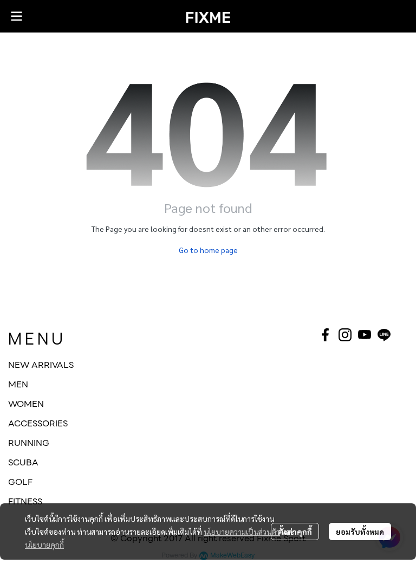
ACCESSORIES (38, 423)
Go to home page (208, 250)
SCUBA (23, 462)
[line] (384, 334)
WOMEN (26, 404)
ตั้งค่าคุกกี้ (295, 531)
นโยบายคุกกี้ (44, 544)
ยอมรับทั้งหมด (360, 531)
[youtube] (364, 334)
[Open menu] (16, 16)
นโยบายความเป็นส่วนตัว (242, 531)
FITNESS (25, 501)
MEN (18, 384)
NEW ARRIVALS (41, 365)
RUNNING (28, 443)
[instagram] (345, 334)
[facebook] (325, 334)
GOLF (20, 482)
